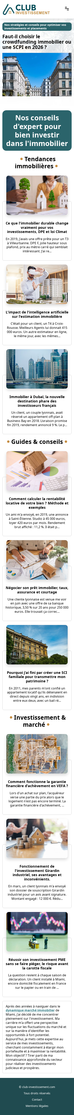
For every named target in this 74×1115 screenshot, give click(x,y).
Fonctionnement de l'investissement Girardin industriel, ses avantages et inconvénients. (37, 872)
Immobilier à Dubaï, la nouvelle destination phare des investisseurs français (37, 401)
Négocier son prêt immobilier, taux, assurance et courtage (37, 589)
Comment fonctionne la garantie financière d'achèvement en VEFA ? (37, 783)
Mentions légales (37, 1106)
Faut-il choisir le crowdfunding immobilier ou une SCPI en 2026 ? (36, 41)
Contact (37, 1099)
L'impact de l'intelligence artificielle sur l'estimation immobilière (37, 314)
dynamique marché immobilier (30, 1010)
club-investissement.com (38, 1087)
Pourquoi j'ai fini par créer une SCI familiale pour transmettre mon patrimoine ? (37, 676)
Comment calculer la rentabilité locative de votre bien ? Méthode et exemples (37, 503)
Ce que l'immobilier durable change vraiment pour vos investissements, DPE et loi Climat (37, 227)
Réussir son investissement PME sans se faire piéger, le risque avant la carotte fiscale (37, 963)
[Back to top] (63, 1104)
